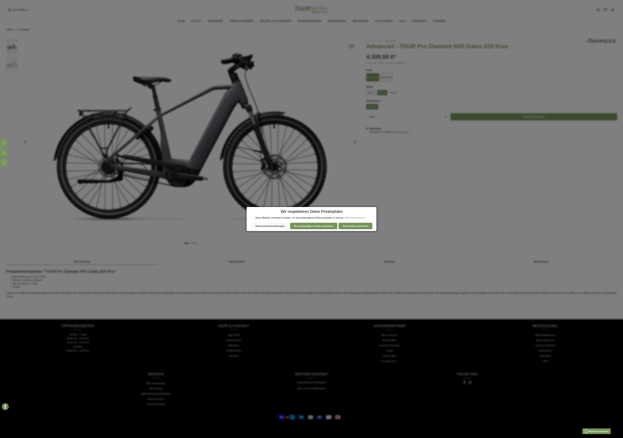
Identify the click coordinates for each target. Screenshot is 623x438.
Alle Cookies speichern (355, 226)
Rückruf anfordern (598, 431)
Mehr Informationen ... (356, 217)
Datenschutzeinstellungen (270, 226)
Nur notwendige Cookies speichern (313, 226)
